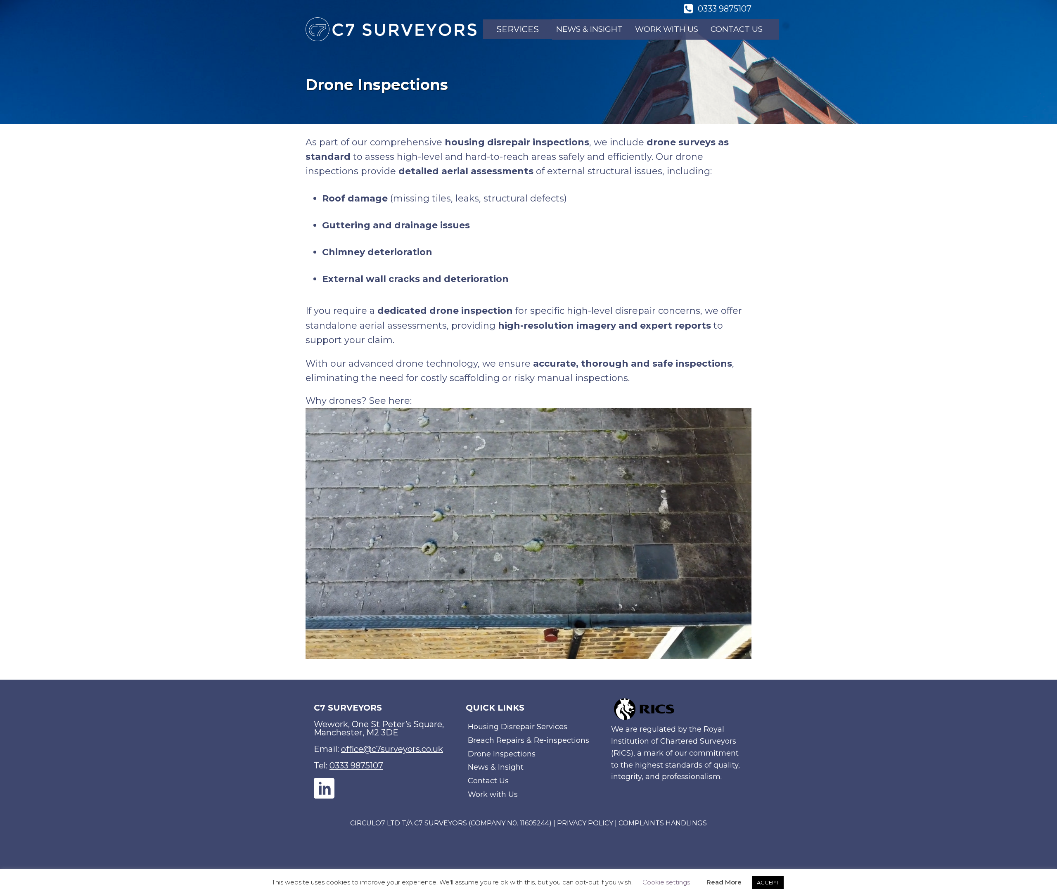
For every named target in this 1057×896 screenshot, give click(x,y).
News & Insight (589, 29)
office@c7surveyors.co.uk (392, 749)
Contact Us (737, 29)
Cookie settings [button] (666, 882)
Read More (724, 882)
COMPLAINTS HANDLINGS (663, 823)
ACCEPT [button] (768, 882)
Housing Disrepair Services (517, 726)
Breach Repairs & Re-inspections (528, 740)
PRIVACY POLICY (585, 823)
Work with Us (666, 29)
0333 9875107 (356, 765)
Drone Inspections (502, 754)
